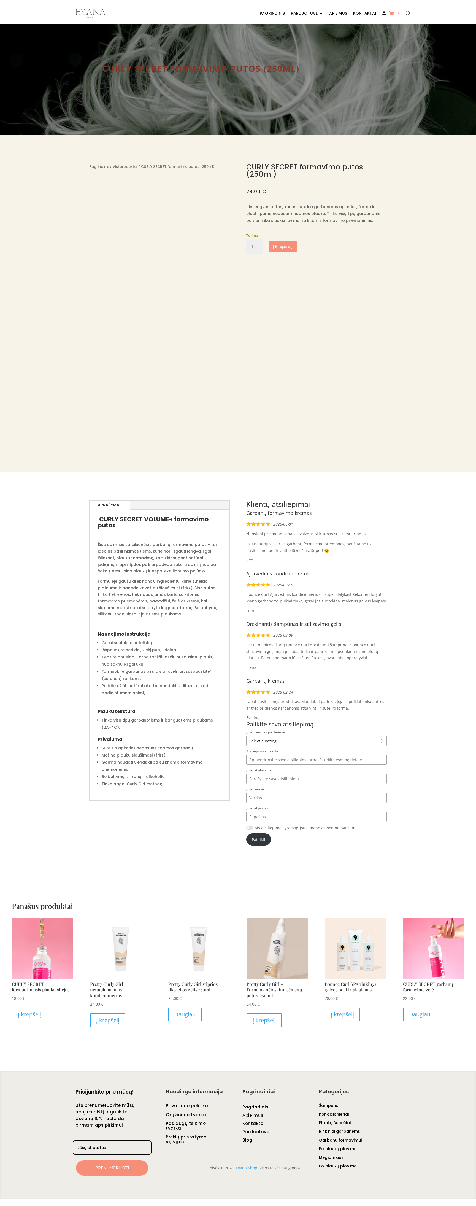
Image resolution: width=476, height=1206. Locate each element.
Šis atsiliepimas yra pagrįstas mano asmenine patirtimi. (306, 827)
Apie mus (338, 13)
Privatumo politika (187, 1105)
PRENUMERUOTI (112, 1168)
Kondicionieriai (334, 1114)
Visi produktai (125, 166)
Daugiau (185, 1014)
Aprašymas (110, 505)
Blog (247, 1140)
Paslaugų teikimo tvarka (186, 1126)
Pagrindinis (272, 13)
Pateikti (258, 839)
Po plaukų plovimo (338, 1149)
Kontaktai (364, 13)
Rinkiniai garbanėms (339, 1131)
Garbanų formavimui (340, 1140)
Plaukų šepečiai (335, 1123)
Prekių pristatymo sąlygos (186, 1140)
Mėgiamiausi (331, 1158)
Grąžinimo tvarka (186, 1115)
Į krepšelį (283, 246)
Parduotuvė (304, 13)
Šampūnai (329, 1105)
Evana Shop (246, 1167)
